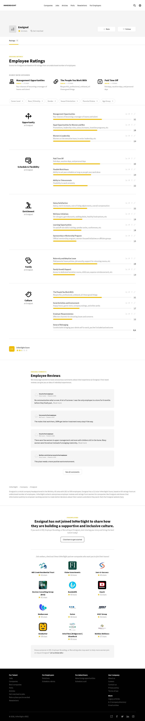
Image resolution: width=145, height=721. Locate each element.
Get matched (38, 31)
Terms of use (113, 691)
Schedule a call (81, 681)
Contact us (112, 684)
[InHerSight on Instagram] (133, 716)
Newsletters (82, 5)
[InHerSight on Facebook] (117, 716)
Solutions (46, 678)
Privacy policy (113, 688)
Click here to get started (72, 539)
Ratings (13, 40)
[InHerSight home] (9, 5)
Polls (73, 5)
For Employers (95, 5)
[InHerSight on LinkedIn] (127, 716)
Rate (108, 29)
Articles (65, 5)
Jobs (57, 5)
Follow (128, 29)
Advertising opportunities (85, 678)
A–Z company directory (117, 702)
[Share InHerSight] (111, 716)
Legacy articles (114, 699)
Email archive (113, 705)
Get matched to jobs (17, 694)
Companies (48, 5)
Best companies (15, 684)
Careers (111, 681)
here (122, 497)
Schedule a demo (48, 681)
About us (111, 678)
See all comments (72, 472)
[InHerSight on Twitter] (122, 716)
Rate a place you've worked (19, 697)
